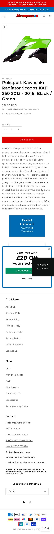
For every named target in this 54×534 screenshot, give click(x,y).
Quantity (6, 124)
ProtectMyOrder (14, 332)
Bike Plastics (12, 387)
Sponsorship (12, 400)
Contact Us (11, 351)
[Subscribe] (45, 491)
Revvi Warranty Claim (17, 406)
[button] (3, 16)
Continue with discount (27, 271)
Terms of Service (14, 344)
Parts (8, 381)
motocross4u (22, 529)
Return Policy (13, 319)
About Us (10, 307)
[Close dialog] (49, 249)
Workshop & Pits (14, 375)
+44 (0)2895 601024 (17, 446)
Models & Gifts (13, 393)
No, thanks (27, 279)
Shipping (16, 109)
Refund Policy (13, 326)
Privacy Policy (13, 338)
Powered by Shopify (34, 529)
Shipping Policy (14, 313)
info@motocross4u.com (19, 440)
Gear (8, 368)
